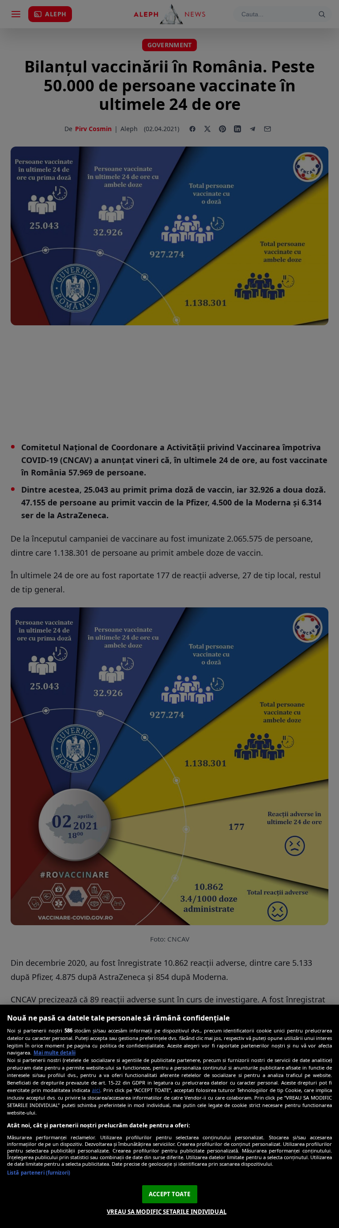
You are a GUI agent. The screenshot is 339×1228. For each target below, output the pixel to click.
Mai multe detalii (54, 1052)
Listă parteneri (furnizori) (38, 1172)
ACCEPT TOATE (169, 1194)
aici (96, 1090)
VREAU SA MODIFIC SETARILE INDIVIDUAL (166, 1212)
